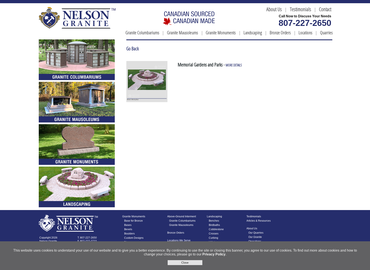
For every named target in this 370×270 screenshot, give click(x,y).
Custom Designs (133, 237)
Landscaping (252, 33)
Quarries (326, 33)
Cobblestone (216, 229)
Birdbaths (214, 225)
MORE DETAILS (234, 65)
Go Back (132, 48)
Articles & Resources (258, 220)
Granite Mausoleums (182, 33)
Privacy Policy (213, 254)
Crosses (213, 233)
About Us (274, 9)
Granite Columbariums (142, 33)
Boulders (129, 233)
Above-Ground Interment (181, 216)
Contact (325, 9)
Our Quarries (255, 232)
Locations (305, 33)
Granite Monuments (221, 33)
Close (184, 262)
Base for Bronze (133, 220)
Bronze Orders (280, 33)
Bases (127, 225)
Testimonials (300, 9)
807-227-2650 (305, 23)
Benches (214, 220)
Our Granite (255, 237)
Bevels (128, 229)
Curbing (213, 237)
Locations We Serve (179, 240)
